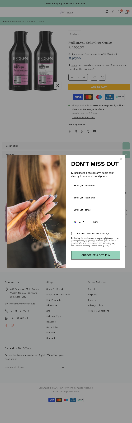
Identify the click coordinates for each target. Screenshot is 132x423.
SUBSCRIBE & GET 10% (95, 255)
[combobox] (79, 222)
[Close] (121, 159)
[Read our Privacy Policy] (118, 238)
